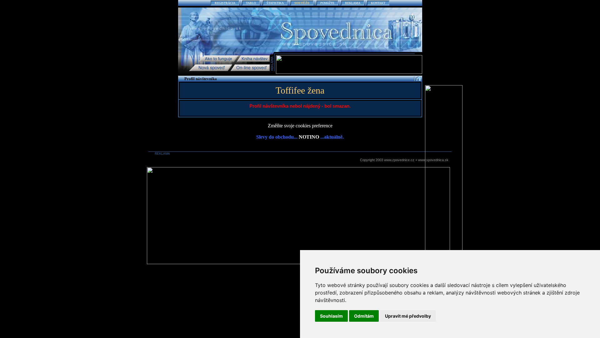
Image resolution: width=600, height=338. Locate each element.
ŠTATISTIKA (275, 3)
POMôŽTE (327, 3)
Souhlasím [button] (331, 316)
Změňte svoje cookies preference (300, 125)
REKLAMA (352, 3)
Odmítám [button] (364, 316)
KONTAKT (378, 3)
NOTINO (309, 137)
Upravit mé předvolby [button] (408, 316)
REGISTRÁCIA (225, 3)
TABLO (251, 3)
